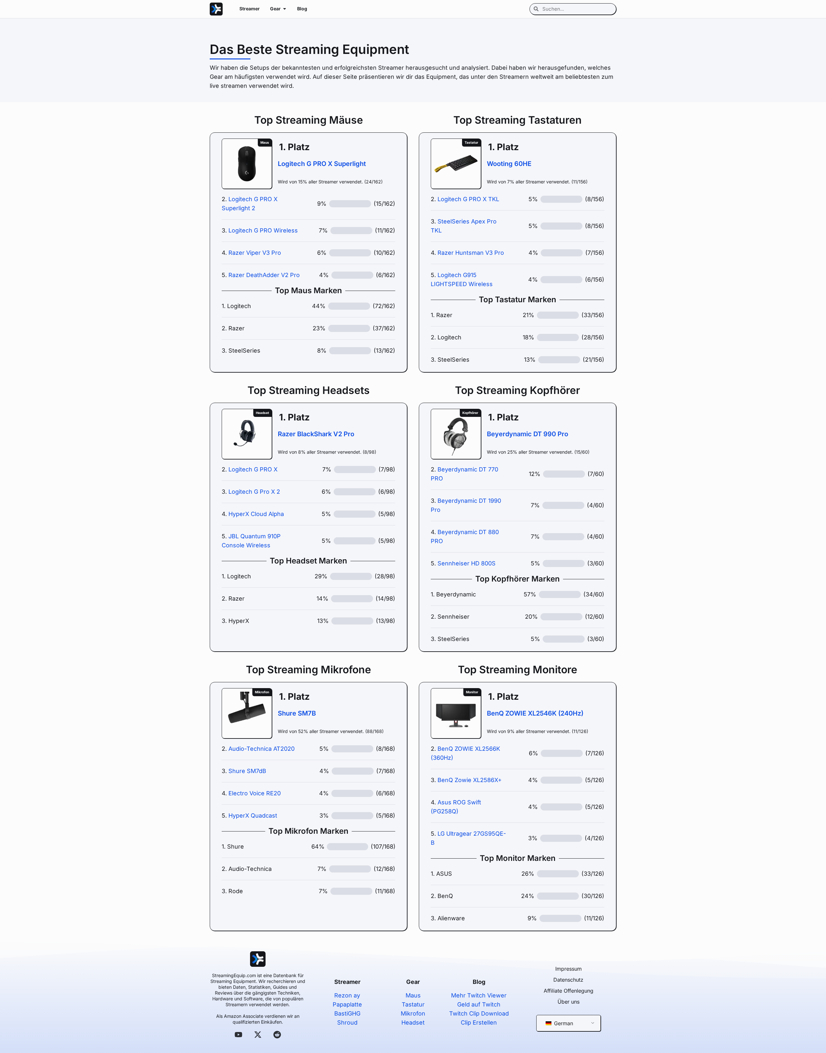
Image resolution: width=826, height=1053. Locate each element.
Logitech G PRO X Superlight (322, 164)
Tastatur (413, 1004)
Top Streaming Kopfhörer (517, 390)
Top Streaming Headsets (308, 390)
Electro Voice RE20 (254, 793)
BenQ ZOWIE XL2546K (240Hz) (535, 713)
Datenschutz (568, 979)
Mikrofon (413, 1013)
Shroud (347, 1022)
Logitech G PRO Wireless (263, 230)
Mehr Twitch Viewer (479, 995)
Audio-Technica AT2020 (261, 748)
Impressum (568, 968)
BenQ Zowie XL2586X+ (470, 780)
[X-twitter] (258, 1034)
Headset (413, 1022)
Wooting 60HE (509, 164)
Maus (413, 995)
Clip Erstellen (479, 1022)
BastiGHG (347, 1013)
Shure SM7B (297, 713)
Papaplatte (347, 1004)
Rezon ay (347, 995)
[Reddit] (277, 1034)
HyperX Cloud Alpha (256, 514)
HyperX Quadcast (252, 815)
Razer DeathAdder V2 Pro (264, 275)
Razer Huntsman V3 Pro (471, 252)
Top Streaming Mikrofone (308, 669)
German (562, 1023)
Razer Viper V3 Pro (254, 252)
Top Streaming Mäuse (308, 120)
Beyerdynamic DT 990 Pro (527, 434)
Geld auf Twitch (478, 1004)
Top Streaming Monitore (517, 669)
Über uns (568, 1001)
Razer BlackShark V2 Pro (316, 434)
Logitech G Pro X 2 (254, 491)
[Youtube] (238, 1034)
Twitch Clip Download (479, 1013)
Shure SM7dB (247, 771)
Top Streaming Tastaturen (517, 120)
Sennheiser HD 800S (467, 563)
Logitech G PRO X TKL (468, 199)
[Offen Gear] (284, 8)
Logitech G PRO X (252, 469)
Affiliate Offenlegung (568, 990)
